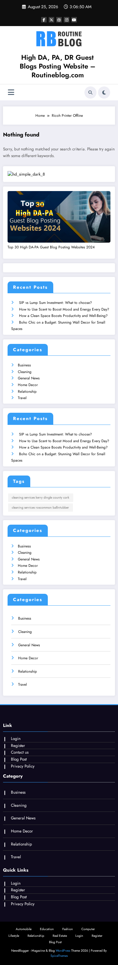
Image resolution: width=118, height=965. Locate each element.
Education (47, 929)
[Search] (90, 92)
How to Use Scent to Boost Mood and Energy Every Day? (64, 309)
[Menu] (11, 92)
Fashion (67, 929)
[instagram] (66, 19)
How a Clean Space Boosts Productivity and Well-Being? (63, 315)
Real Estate (60, 935)
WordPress (63, 950)
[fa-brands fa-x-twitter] (51, 19)
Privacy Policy (22, 766)
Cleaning (24, 372)
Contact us (19, 752)
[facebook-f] (44, 19)
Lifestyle (13, 935)
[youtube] (74, 19)
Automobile (23, 929)
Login (16, 738)
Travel (22, 398)
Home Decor (28, 385)
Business (24, 365)
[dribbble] (59, 19)
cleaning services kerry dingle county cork (40, 497)
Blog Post (19, 759)
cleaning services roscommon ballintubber (40, 507)
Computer (88, 929)
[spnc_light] (104, 92)
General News (29, 378)
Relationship (27, 391)
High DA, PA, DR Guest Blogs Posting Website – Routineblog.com (57, 66)
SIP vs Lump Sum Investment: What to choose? (55, 302)
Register (18, 745)
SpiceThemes (59, 955)
